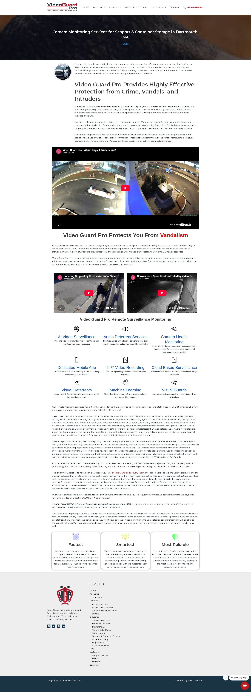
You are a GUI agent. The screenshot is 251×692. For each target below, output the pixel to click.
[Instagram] (58, 626)
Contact (174, 7)
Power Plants (98, 627)
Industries (131, 7)
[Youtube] (63, 626)
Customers (157, 7)
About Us (98, 7)
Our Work (97, 597)
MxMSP (96, 661)
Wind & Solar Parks (101, 630)
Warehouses (98, 633)
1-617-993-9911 (194, 7)
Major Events (98, 642)
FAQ (145, 7)
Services (114, 7)
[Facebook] (48, 626)
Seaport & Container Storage (106, 636)
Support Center (100, 655)
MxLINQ (96, 658)
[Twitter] (53, 626)
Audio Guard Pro (100, 604)
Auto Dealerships (100, 645)
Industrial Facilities (101, 623)
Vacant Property (100, 639)
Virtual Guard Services (103, 607)
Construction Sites (101, 620)
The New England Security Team (128, 473)
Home (86, 7)
